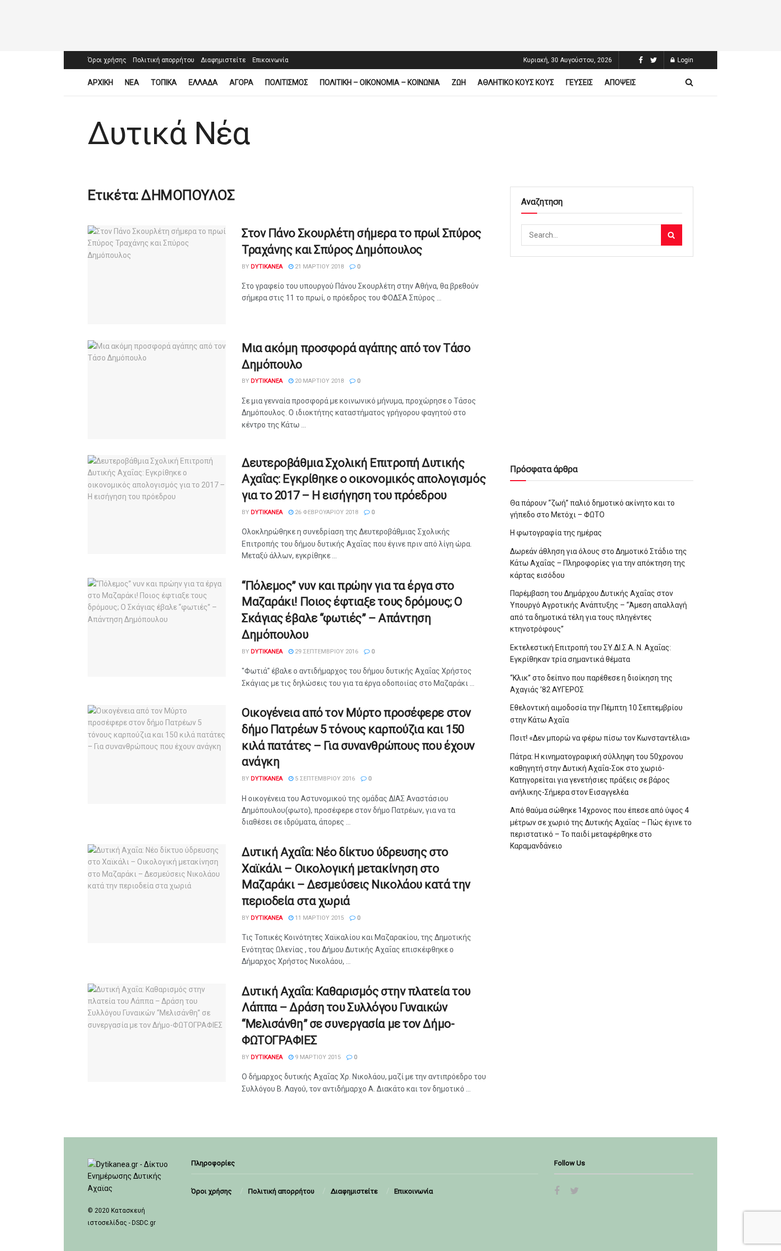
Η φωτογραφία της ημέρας (556, 532)
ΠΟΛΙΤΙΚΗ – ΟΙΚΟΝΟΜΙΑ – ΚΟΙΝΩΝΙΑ (380, 82)
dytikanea (267, 266)
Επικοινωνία (270, 60)
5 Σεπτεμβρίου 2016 (324, 778)
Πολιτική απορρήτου (163, 60)
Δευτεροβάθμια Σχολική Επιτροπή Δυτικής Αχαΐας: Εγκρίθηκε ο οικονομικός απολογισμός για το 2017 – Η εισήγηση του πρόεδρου (364, 479)
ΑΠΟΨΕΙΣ (620, 82)
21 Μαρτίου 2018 (318, 266)
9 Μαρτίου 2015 (317, 1057)
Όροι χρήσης (107, 60)
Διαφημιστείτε (223, 60)
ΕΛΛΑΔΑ (203, 82)
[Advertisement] (390, 24)
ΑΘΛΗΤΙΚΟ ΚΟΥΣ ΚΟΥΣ (516, 82)
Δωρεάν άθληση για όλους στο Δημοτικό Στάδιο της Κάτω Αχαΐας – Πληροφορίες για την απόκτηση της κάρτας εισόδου (598, 563)
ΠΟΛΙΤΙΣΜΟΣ (286, 82)
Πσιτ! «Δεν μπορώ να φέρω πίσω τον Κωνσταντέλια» (600, 738)
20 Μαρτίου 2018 (318, 380)
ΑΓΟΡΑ (241, 82)
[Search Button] (671, 235)
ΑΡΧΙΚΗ (100, 82)
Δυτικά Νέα (169, 133)
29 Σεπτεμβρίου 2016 (325, 651)
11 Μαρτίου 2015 (318, 917)
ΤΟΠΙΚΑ (164, 82)
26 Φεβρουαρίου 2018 (325, 512)
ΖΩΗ (459, 82)
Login (684, 60)
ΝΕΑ (132, 82)
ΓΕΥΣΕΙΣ (579, 82)
